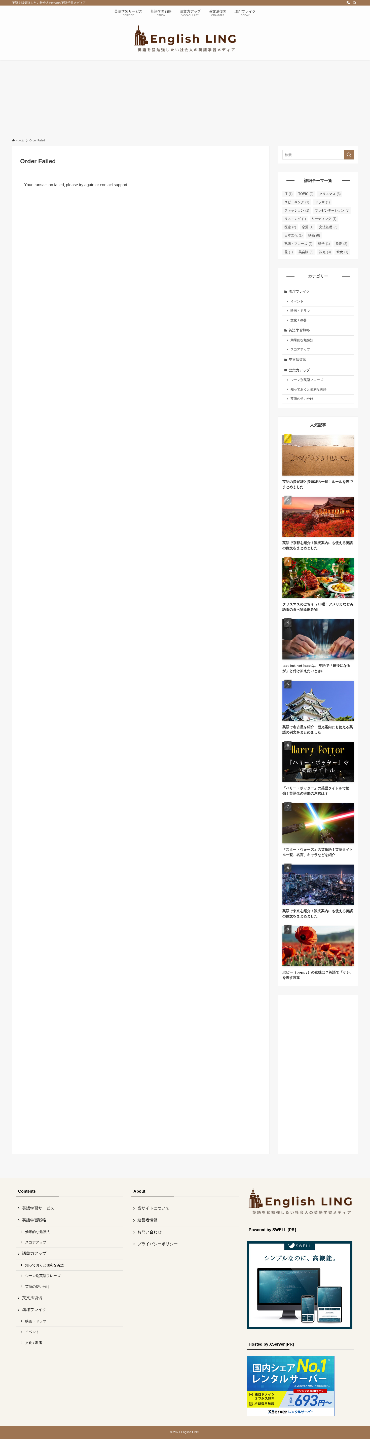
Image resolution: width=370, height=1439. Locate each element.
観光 (325, 252)
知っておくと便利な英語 (308, 389)
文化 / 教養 (298, 320)
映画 (314, 235)
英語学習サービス (38, 1208)
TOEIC (305, 194)
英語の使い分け (301, 399)
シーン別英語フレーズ (306, 380)
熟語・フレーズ (298, 244)
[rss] (348, 3)
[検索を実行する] (349, 155)
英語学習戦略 (299, 330)
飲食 (342, 252)
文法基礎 (328, 227)
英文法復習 (297, 360)
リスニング (295, 219)
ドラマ (322, 202)
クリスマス (330, 194)
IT (288, 194)
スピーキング (296, 202)
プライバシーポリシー (157, 1244)
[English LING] (185, 39)
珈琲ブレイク (299, 291)
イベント (297, 301)
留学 (324, 244)
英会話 (306, 252)
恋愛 (307, 227)
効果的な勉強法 (301, 340)
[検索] (354, 3)
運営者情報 (147, 1220)
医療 (290, 227)
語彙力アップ (299, 370)
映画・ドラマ (300, 311)
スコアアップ (300, 349)
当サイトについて (153, 1208)
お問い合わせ (149, 1232)
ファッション (296, 210)
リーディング (324, 219)
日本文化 (293, 235)
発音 (341, 244)
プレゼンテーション (332, 210)
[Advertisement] (185, 97)
